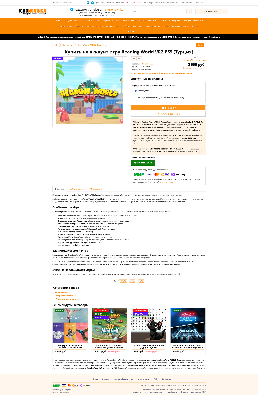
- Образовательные (65, 295)
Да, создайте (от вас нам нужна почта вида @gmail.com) (160, 97)
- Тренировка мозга (65, 299)
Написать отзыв (199, 60)
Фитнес (186, 26)
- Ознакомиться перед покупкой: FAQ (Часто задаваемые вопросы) (161, 73)
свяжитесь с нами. (166, 182)
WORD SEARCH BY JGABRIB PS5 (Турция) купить (148, 346)
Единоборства (174, 20)
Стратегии (156, 26)
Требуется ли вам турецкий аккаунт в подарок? (154, 85)
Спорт (147, 26)
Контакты (200, 2)
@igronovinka (114, 9)
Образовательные (82, 26)
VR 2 (141, 281)
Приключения (98, 26)
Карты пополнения (92, 20)
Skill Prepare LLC (146, 64)
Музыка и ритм (66, 26)
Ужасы (165, 26)
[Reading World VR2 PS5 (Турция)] (90, 91)
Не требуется (143, 90)
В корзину (170, 107)
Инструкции (143, 379)
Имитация (186, 20)
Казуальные (198, 20)
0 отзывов (186, 60)
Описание (61, 189)
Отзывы (105, 379)
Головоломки (145, 20)
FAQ (155, 379)
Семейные (125, 26)
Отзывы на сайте (144, 163)
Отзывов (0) (97, 189)
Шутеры (195, 26)
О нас (95, 379)
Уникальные (176, 26)
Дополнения (129, 31)
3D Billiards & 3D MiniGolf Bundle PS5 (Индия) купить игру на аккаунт (109, 346)
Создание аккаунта (73, 20)
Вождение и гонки (129, 20)
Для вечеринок (159, 20)
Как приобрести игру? (124, 379)
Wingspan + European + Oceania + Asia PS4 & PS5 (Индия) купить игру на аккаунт (70, 346)
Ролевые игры (112, 26)
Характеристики (79, 189)
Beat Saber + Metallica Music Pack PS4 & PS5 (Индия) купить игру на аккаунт (188, 346)
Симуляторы (137, 26)
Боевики (115, 20)
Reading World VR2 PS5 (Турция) (91, 45)
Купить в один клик (170, 113)
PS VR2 (123, 281)
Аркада (107, 20)
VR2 (133, 281)
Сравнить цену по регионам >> (194, 68)
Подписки (59, 20)
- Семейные (61, 292)
